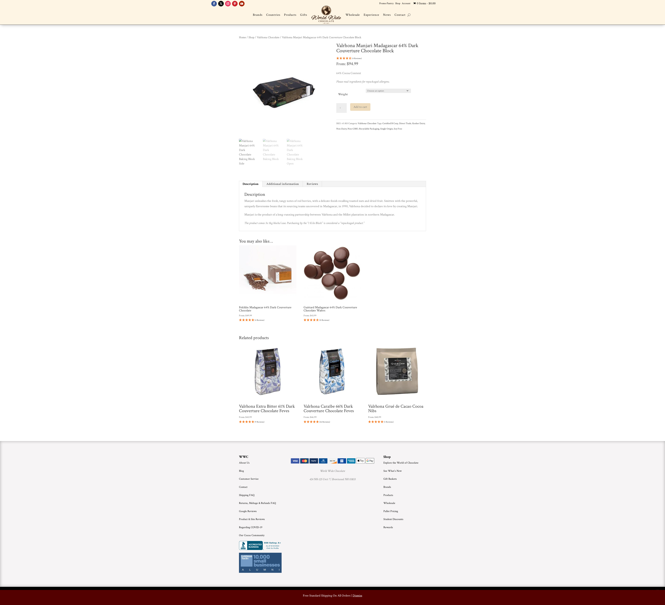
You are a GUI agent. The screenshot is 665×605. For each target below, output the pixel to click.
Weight (343, 94)
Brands (257, 15)
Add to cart (360, 107)
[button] (381, 58)
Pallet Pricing (390, 511)
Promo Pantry (386, 3)
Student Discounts (393, 519)
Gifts (303, 15)
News (387, 15)
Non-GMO (353, 128)
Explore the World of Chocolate (400, 463)
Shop (397, 3)
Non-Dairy (341, 128)
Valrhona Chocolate (268, 37)
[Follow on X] (221, 3)
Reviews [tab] (312, 184)
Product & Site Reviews (252, 519)
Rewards (388, 527)
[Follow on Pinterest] (235, 3)
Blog (241, 471)
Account (406, 3)
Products (290, 15)
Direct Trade (405, 123)
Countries (273, 15)
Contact (400, 15)
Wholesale (352, 15)
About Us (244, 463)
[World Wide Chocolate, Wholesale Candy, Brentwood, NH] (260, 545)
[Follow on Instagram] (228, 3)
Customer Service (249, 479)
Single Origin (386, 128)
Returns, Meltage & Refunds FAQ (257, 503)
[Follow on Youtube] (242, 3)
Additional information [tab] (282, 184)
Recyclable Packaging (369, 128)
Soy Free (398, 128)
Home (242, 37)
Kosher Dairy (418, 123)
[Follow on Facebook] (214, 3)
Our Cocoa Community (251, 535)
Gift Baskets (390, 479)
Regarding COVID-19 (250, 527)
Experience (371, 15)
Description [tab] (251, 184)
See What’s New (392, 471)
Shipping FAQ (246, 495)
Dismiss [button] (357, 596)
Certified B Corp (390, 123)
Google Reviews (248, 511)
